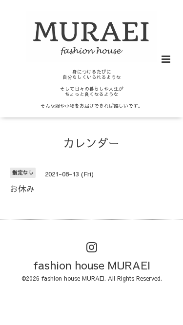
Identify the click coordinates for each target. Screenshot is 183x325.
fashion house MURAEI (91, 264)
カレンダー (91, 142)
